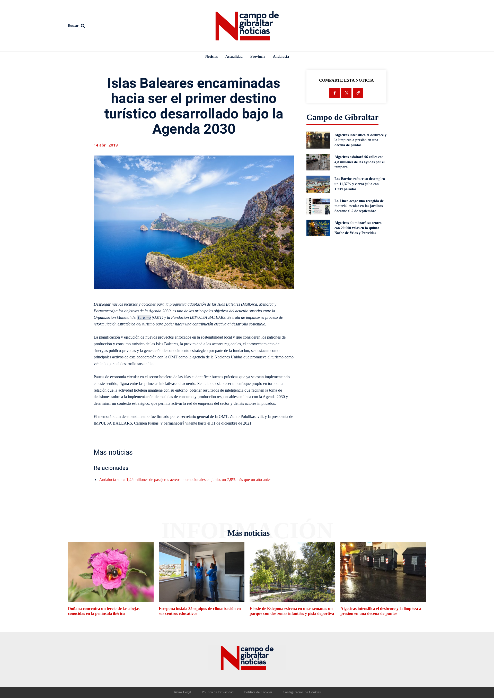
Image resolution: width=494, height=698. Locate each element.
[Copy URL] (358, 93)
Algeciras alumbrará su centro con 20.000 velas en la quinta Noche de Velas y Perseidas (358, 228)
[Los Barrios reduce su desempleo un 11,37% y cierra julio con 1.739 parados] (318, 184)
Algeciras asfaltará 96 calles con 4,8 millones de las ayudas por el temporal (359, 162)
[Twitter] (346, 93)
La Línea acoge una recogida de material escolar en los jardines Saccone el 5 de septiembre (359, 206)
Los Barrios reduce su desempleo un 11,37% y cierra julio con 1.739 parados (359, 184)
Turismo (144, 317)
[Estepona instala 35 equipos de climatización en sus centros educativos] (201, 572)
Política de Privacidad (218, 692)
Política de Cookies (258, 692)
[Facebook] (334, 93)
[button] (111, 25)
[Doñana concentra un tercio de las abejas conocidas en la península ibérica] (111, 572)
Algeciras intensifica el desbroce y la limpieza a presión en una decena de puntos (360, 140)
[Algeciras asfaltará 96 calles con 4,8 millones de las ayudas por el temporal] (318, 162)
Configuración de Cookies (302, 692)
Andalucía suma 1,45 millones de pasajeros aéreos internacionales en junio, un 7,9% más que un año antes (185, 479)
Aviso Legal (182, 692)
